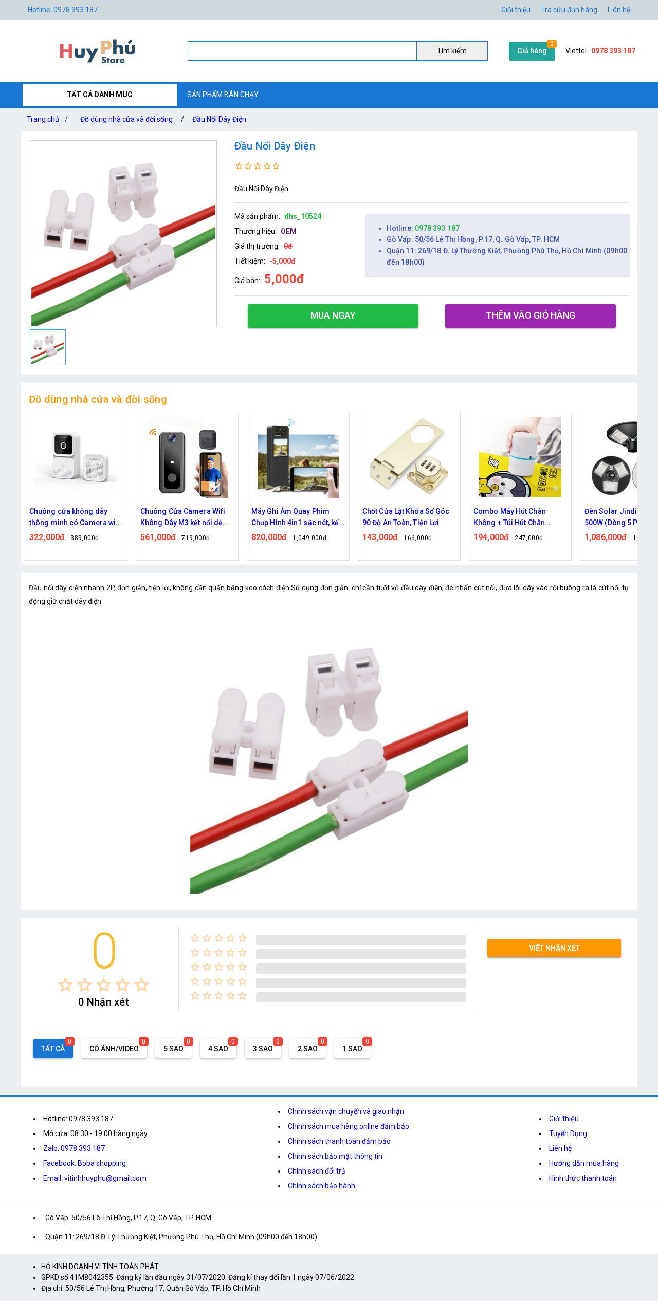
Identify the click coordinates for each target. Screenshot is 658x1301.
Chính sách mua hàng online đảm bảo (348, 1126)
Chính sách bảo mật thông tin (335, 1156)
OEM (289, 231)
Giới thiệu (516, 10)
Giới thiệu (564, 1118)
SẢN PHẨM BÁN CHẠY (223, 94)
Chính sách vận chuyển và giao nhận (346, 1111)
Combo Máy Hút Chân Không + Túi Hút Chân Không (509, 517)
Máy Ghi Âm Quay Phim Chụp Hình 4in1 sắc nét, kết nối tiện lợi (296, 517)
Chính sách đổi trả (316, 1171)
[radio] (66, 985)
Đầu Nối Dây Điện (219, 119)
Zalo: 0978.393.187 (74, 1148)
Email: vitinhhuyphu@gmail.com (95, 1178)
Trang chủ (47, 119)
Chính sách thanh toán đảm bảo (339, 1141)
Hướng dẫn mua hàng (584, 1163)
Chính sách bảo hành (321, 1186)
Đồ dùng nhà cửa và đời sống (126, 119)
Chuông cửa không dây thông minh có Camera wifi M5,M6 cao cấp (75, 517)
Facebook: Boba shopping (84, 1163)
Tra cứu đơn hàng (569, 10)
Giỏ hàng (532, 51)
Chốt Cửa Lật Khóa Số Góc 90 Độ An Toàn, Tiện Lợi (405, 517)
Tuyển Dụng (568, 1133)
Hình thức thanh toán (583, 1178)
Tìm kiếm (452, 51)
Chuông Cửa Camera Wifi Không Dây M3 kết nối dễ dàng (182, 517)
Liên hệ (619, 10)
